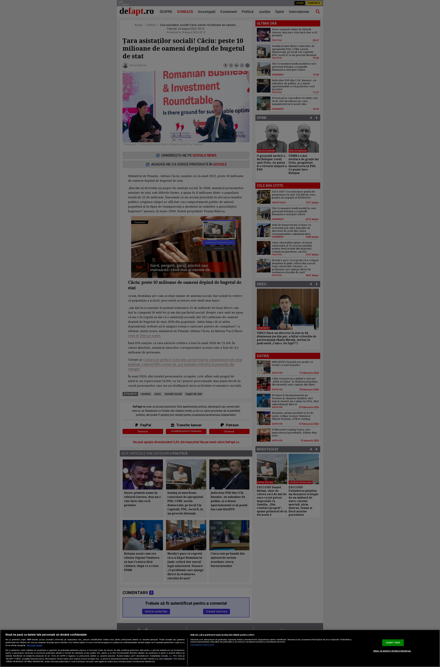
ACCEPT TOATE (393, 643)
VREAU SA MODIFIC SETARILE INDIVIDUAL (392, 651)
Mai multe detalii (34, 645)
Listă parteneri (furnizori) (202, 645)
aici (170, 656)
